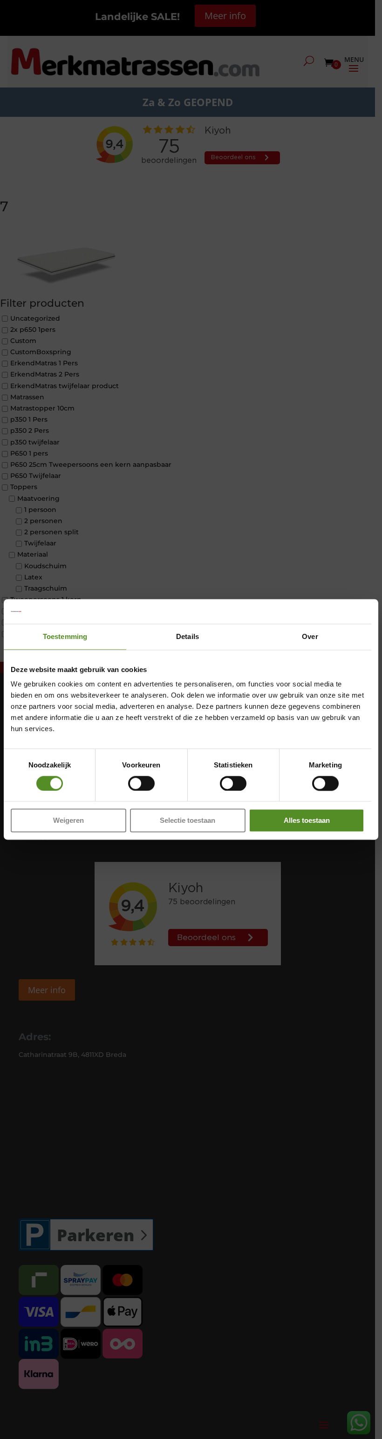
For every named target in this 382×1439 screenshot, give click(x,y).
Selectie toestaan (187, 821)
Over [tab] (310, 636)
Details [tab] (187, 636)
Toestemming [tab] (65, 636)
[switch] (141, 783)
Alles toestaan (307, 821)
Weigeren (68, 821)
